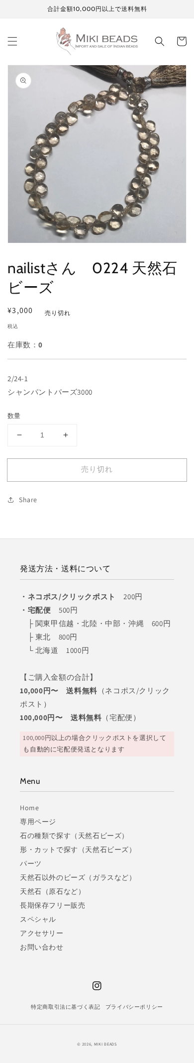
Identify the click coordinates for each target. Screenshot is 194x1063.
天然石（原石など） (52, 891)
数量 (14, 416)
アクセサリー (42, 933)
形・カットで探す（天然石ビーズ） (78, 849)
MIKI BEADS (105, 1044)
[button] (12, 41)
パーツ (31, 863)
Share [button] (28, 499)
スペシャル (38, 919)
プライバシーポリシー (134, 1006)
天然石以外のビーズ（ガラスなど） (78, 877)
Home (29, 807)
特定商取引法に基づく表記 (65, 1006)
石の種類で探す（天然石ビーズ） (74, 835)
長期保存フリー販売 (52, 905)
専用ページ (38, 821)
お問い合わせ (42, 947)
